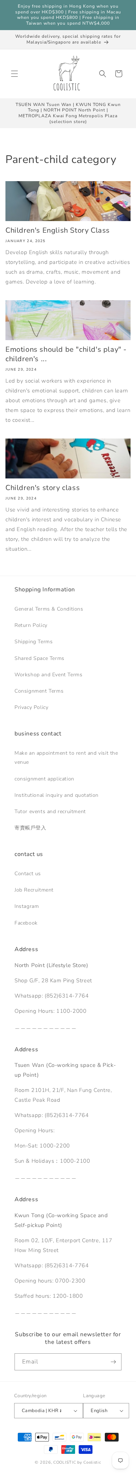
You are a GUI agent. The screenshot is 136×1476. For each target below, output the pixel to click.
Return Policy (31, 625)
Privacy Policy (31, 707)
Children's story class (42, 488)
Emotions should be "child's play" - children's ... (66, 354)
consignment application (44, 778)
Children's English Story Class (57, 230)
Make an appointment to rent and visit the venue (66, 758)
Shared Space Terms (40, 658)
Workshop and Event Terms (48, 674)
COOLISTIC (64, 1462)
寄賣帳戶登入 (30, 827)
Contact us (28, 873)
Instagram (27, 906)
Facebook (26, 923)
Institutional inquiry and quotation (57, 795)
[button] (14, 74)
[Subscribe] (113, 1361)
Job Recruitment (34, 889)
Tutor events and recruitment (50, 811)
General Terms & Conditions (49, 609)
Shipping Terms (34, 641)
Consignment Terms (39, 691)
